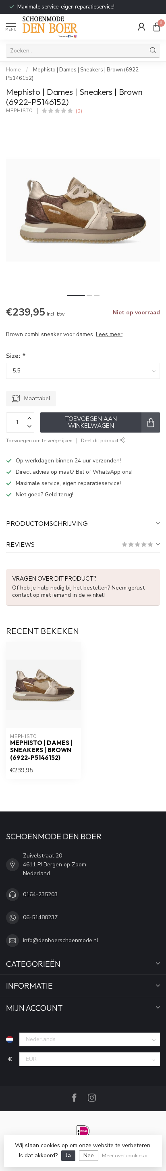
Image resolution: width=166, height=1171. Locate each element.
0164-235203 (40, 894)
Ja (68, 1155)
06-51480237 (40, 917)
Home (13, 69)
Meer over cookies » (124, 1155)
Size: (15, 355)
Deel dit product (100, 440)
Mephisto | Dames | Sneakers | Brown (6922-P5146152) (41, 750)
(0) (79, 110)
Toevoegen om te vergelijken (39, 440)
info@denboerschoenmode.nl (60, 940)
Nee (88, 1155)
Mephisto (19, 111)
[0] (157, 27)
